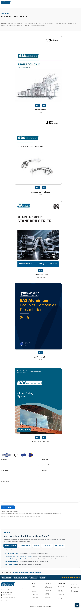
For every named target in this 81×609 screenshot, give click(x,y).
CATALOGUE (35, 594)
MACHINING (47, 600)
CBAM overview (59, 545)
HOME (33, 586)
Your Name (4, 459)
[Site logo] (6, 2)
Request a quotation (10, 545)
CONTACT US (35, 597)
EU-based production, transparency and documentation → (28, 572)
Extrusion (36, 545)
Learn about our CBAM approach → (71, 577)
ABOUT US (34, 589)
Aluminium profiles (25, 545)
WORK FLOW (61, 583)
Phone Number (5, 470)
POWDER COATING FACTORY (60, 590)
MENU (33, 583)
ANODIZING (47, 597)
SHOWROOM (61, 586)
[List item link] (14, 589)
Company (44, 470)
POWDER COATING (47, 594)
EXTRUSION (48, 590)
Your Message (5, 481)
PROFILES (34, 591)
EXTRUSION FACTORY (61, 595)
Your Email (45, 459)
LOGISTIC (60, 598)
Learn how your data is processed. (32, 516)
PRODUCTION (48, 583)
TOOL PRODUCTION (48, 587)
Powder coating (47, 545)
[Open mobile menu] (79, 2)
